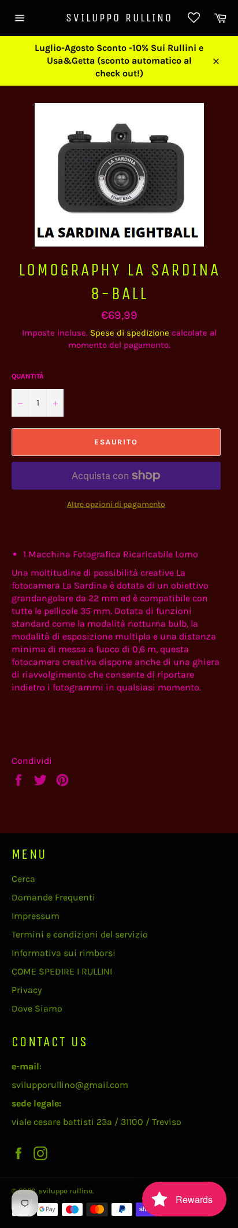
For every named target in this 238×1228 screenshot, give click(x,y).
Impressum (36, 915)
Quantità (28, 376)
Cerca (23, 878)
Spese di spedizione (129, 333)
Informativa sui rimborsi (64, 952)
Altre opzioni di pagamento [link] (116, 504)
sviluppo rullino (119, 17)
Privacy (27, 989)
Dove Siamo (37, 1008)
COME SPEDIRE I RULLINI (62, 971)
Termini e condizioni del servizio (80, 934)
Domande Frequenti (53, 897)
